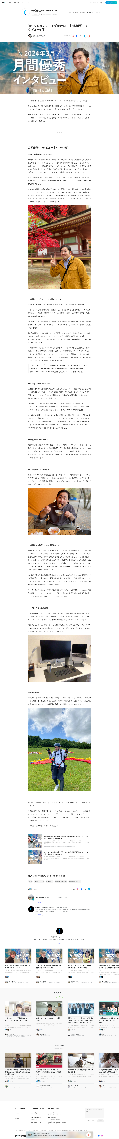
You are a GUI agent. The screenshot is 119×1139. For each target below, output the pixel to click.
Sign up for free (111, 3)
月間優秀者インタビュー (59, 937)
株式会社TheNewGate (44, 10)
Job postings (96, 12)
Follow (35, 14)
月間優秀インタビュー (75, 881)
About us (75, 12)
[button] (20, 1108)
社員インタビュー (39, 881)
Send (100, 1121)
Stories (89, 12)
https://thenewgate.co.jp (45, 14)
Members (82, 12)
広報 (31, 881)
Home (69, 12)
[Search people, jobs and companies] (101, 2)
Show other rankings (59, 1048)
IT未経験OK (50, 881)
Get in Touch (91, 1121)
